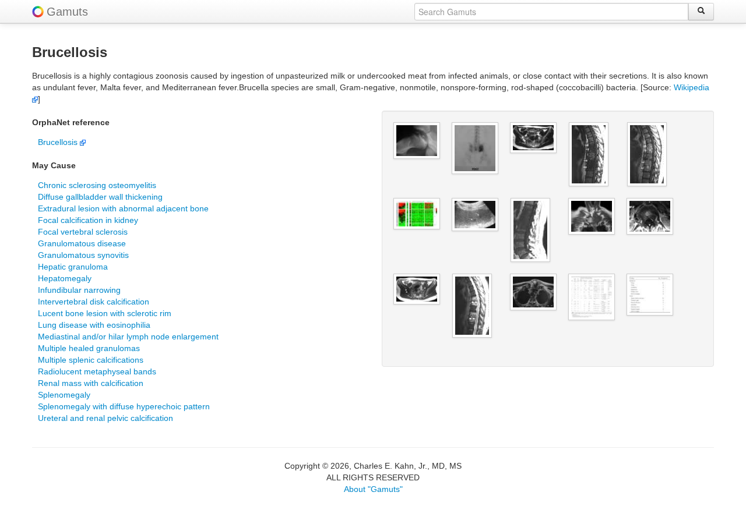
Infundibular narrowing (79, 290)
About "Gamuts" (373, 489)
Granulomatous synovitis (83, 255)
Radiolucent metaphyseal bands (97, 371)
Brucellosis (59, 142)
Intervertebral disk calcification (93, 301)
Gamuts (67, 11)
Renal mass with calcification (90, 383)
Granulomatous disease (82, 243)
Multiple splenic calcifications (90, 359)
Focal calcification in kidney (88, 220)
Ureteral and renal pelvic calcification (105, 418)
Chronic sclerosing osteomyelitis (97, 185)
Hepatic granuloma (73, 266)
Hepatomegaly (65, 278)
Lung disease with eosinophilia (94, 325)
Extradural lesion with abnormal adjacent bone (123, 208)
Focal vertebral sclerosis (83, 231)
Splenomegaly (64, 394)
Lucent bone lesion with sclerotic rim (104, 313)
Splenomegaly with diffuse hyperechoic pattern (124, 406)
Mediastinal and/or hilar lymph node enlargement (128, 336)
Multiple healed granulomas (89, 348)
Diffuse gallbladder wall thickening (100, 196)
